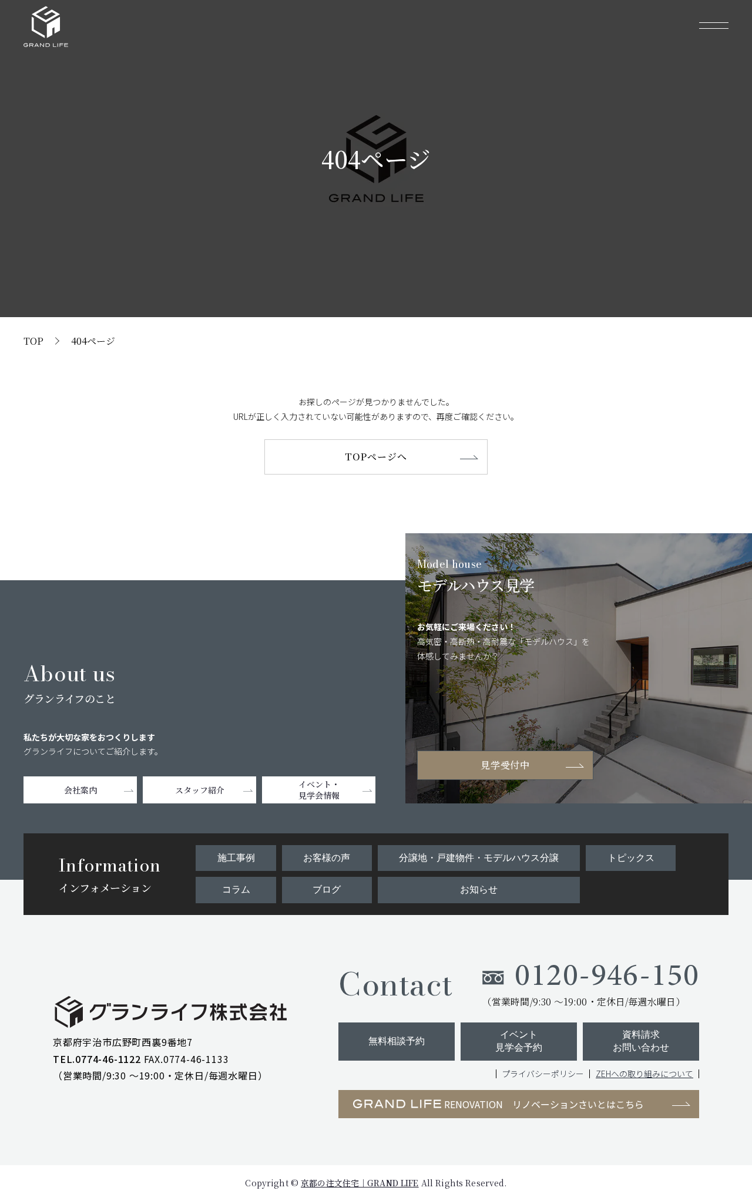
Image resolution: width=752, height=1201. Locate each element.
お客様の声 (326, 858)
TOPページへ (376, 456)
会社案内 (80, 790)
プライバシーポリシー (543, 1073)
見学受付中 (506, 765)
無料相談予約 (396, 1041)
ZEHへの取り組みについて (644, 1073)
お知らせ (479, 889)
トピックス (630, 858)
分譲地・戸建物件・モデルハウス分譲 (479, 858)
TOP (33, 341)
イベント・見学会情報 (319, 789)
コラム (236, 889)
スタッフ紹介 (199, 790)
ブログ (327, 889)
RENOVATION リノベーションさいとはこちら (544, 1104)
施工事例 (236, 858)
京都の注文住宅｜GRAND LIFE (360, 1183)
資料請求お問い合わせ (641, 1041)
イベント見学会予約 (518, 1041)
